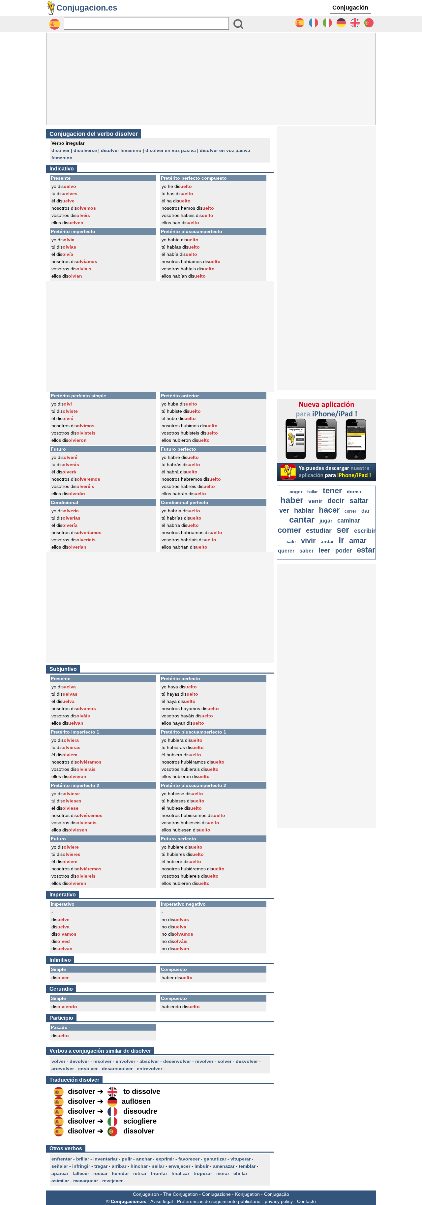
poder (343, 550)
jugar (325, 521)
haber (291, 500)
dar (365, 511)
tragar (100, 1166)
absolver (149, 1061)
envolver (125, 1061)
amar (358, 540)
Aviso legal (161, 1201)
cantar (302, 520)
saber (306, 551)
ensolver (88, 1068)
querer (286, 551)
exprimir (165, 1158)
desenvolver (177, 1061)
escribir (365, 530)
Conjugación (350, 7)
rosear (100, 1173)
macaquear (85, 1180)
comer (289, 530)
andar (327, 541)
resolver (102, 1061)
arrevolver (62, 1068)
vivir (308, 540)
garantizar (215, 1158)
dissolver (139, 1131)
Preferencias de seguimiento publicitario (218, 1201)
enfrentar (61, 1158)
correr (350, 511)
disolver (60, 150)
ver (284, 510)
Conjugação (276, 1194)
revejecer (112, 1180)
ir (341, 540)
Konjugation (247, 1194)
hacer (329, 509)
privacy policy (279, 1201)
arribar (119, 1166)
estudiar (319, 530)
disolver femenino (121, 150)
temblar (247, 1166)
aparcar (59, 1173)
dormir (354, 491)
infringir (81, 1166)
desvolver (247, 1061)
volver (58, 1061)
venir (315, 501)
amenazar (223, 1166)
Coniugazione (216, 1194)
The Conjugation (180, 1194)
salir (291, 541)
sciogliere (140, 1121)
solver (224, 1061)
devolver (79, 1061)
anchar (144, 1158)
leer (324, 550)
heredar (120, 1173)
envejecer (179, 1166)
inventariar (105, 1158)
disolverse (85, 150)
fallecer (81, 1173)
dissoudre (140, 1111)
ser (343, 530)
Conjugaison (146, 1194)
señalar (59, 1166)
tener (332, 490)
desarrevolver (117, 1068)
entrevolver (149, 1068)
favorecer (188, 1158)
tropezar (203, 1173)
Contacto (306, 1201)
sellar (158, 1166)
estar (366, 549)
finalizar (180, 1173)
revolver (204, 1061)
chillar (240, 1173)
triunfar (159, 1173)
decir (336, 501)
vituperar (240, 1158)
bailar (312, 492)
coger (295, 491)
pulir (127, 1158)
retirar (139, 1173)
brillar (82, 1158)
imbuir (202, 1166)
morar (222, 1173)
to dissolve (141, 1091)
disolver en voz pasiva (170, 150)
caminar (348, 520)
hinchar (139, 1166)
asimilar (60, 1180)
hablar (304, 510)
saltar (359, 501)
